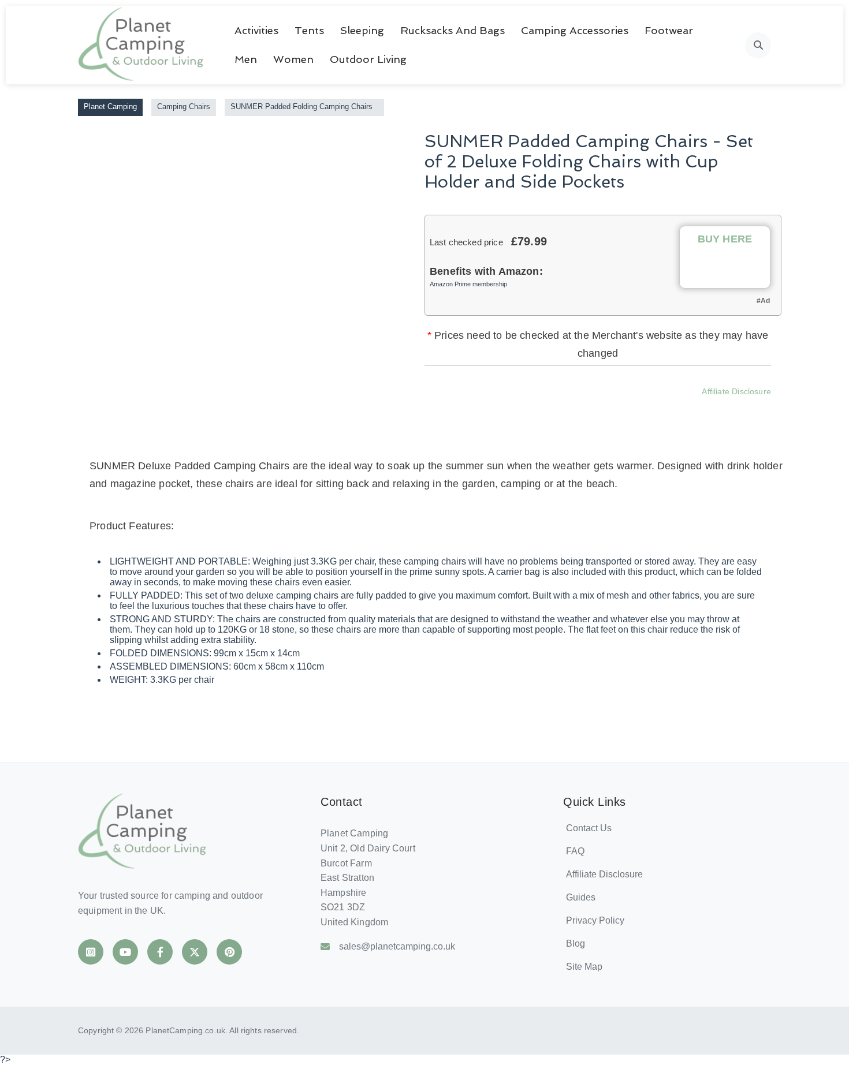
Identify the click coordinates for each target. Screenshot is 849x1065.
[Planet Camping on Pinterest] (229, 952)
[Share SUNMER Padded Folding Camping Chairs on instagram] (592, 408)
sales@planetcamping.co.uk (397, 946)
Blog (575, 943)
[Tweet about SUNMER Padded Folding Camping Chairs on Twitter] (561, 408)
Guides (580, 897)
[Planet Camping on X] (194, 952)
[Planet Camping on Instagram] (90, 952)
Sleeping (362, 30)
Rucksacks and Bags (452, 30)
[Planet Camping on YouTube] (125, 952)
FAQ (575, 851)
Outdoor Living (368, 59)
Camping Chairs (183, 106)
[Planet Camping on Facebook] (160, 952)
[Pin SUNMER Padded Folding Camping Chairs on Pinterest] (624, 408)
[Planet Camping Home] (142, 45)
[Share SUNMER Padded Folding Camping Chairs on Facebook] (530, 408)
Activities (256, 30)
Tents (309, 30)
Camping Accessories (574, 30)
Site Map (584, 966)
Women (293, 59)
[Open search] (758, 45)
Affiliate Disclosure (736, 391)
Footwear (669, 30)
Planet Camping (110, 106)
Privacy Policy (595, 920)
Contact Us (589, 828)
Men (245, 59)
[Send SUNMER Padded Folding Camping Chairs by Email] (655, 408)
